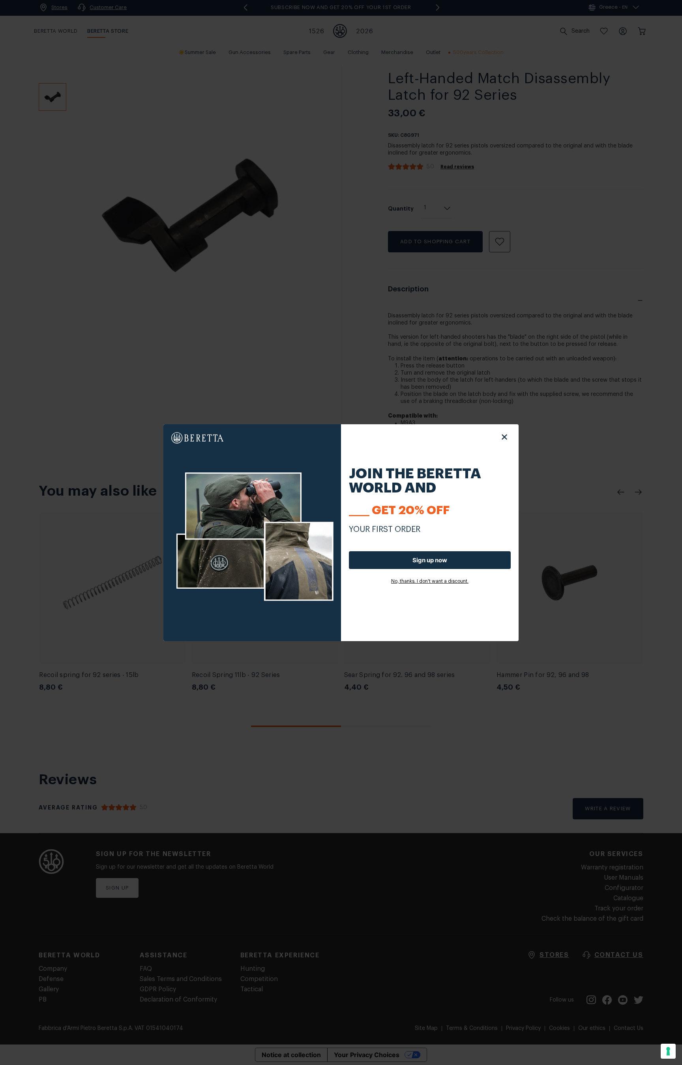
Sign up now (429, 560)
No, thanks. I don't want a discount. (429, 581)
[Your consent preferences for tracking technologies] (668, 1051)
